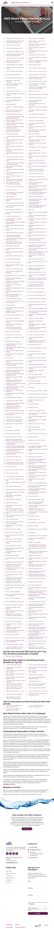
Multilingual (9, 880)
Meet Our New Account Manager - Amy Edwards (14, 213)
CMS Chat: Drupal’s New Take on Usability (38, 390)
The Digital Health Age (34, 403)
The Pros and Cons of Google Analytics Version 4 (15, 68)
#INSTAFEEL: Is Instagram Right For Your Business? (15, 288)
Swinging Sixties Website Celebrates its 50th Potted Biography (37, 489)
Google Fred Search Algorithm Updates (15, 315)
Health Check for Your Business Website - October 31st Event (38, 186)
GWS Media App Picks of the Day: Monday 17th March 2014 (38, 512)
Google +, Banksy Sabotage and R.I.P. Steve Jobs (37, 644)
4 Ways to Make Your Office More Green (38, 433)
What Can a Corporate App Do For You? (37, 272)
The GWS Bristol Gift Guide (12, 555)
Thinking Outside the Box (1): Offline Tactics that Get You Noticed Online (14, 420)
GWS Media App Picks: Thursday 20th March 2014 (37, 473)
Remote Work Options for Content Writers (38, 397)
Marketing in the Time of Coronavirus (37, 54)
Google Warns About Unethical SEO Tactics (36, 479)
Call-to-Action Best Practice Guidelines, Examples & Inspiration (15, 364)
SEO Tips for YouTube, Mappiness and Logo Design (37, 598)
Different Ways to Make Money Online (14, 255)
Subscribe (38, 913)
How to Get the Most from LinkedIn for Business (37, 354)
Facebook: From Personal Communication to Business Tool (38, 476)
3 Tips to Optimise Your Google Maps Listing (14, 588)
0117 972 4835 (33, 847)
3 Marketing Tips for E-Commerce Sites (15, 476)
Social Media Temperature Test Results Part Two (37, 588)
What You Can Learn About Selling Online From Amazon (15, 308)
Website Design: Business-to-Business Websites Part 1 (15, 549)
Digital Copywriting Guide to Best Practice (38, 94)
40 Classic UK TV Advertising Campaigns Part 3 (15, 107)
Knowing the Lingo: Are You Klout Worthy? (38, 535)
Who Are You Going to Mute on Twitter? (15, 469)
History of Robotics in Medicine (13, 45)
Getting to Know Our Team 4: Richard (37, 440)
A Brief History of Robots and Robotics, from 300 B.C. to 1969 (38, 45)
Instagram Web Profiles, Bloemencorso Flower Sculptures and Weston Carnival (15, 463)
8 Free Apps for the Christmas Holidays (37, 242)
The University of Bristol (11, 466)
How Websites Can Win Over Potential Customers (37, 144)
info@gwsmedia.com (35, 849)
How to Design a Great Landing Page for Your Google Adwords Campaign (38, 193)
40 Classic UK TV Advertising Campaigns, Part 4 (15, 170)
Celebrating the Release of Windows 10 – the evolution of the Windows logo (15, 41)
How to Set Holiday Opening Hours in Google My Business (14, 120)
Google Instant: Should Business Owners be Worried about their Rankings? (38, 591)
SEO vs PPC (31, 209)
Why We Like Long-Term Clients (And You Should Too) (15, 150)
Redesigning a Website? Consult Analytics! (13, 608)
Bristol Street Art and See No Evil (13, 74)
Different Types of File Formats (13, 262)
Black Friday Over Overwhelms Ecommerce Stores (35, 611)
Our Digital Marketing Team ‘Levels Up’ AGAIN (14, 249)
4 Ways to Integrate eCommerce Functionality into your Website (13, 236)
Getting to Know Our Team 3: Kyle (13, 334)
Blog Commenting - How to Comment (37, 522)
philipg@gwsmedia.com (9, 784)
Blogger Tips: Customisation (35, 555)
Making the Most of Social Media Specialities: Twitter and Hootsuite (14, 582)
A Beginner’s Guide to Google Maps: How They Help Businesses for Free (38, 552)
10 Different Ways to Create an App (14, 114)
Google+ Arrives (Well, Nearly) (35, 581)
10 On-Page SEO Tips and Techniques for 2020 (38, 167)
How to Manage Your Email (12, 133)
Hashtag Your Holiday (33, 525)
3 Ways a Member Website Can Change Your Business (37, 325)
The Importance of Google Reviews (37, 176)
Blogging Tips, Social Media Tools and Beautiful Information (14, 312)
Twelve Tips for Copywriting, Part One (37, 265)
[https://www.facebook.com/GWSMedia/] (7, 853)
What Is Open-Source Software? (13, 331)
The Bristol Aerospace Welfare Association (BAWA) (36, 183)
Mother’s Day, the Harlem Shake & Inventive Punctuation (13, 628)
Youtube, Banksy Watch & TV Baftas (14, 571)
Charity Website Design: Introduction (37, 114)
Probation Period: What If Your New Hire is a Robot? (38, 223)
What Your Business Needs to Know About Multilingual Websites (14, 295)
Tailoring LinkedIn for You (34, 519)
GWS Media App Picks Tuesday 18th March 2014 (14, 506)
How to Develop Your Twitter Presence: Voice (15, 479)
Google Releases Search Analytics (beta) (15, 585)
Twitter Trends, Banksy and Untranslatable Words (35, 203)
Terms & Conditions (20, 927)
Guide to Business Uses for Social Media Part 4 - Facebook (15, 671)
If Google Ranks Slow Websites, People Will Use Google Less (15, 568)
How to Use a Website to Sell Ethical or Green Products (15, 206)
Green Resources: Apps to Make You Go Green (15, 512)
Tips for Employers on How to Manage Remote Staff (37, 420)
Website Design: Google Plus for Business (36, 400)
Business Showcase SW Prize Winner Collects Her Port (14, 325)
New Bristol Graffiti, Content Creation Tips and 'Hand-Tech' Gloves (37, 572)
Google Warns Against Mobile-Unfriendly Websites (38, 562)
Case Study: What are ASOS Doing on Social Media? (37, 104)
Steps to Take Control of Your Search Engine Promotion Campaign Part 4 (14, 688)
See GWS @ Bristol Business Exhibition (15, 367)
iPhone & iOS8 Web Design (12, 519)
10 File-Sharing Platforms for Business (14, 64)
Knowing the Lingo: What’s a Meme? (14, 436)
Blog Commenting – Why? (34, 427)
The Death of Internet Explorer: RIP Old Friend (15, 338)
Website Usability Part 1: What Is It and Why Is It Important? (15, 611)
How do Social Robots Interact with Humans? (37, 48)
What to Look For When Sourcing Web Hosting (37, 275)
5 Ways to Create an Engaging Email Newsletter (14, 272)
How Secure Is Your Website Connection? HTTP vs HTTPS (38, 180)
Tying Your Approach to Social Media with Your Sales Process (38, 506)
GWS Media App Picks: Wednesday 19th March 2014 (38, 463)
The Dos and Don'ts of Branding (13, 91)
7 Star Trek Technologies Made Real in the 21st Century (15, 173)
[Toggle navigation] (52, 2)
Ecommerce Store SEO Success (13, 216)
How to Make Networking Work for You (37, 295)
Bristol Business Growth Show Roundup (15, 203)
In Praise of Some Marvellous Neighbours (15, 489)
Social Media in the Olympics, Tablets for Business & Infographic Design (15, 371)
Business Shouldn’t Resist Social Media (15, 410)
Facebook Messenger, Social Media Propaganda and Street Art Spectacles (37, 575)
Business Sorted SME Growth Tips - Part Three (38, 232)
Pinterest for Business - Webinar (13, 529)
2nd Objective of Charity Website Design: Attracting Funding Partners (15, 117)
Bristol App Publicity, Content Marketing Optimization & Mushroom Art (15, 404)
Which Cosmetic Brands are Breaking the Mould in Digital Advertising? (38, 190)
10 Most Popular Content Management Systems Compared (37, 84)
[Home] (4, 2)
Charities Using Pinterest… (12, 502)
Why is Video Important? (11, 189)
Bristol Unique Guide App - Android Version (14, 542)
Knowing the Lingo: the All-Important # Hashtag (14, 624)
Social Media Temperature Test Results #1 (15, 559)
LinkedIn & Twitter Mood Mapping (13, 621)
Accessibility (9, 924)
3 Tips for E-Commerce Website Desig (37, 483)
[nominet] (46, 925)
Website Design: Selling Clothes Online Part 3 (14, 292)
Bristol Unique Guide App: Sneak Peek (14, 423)
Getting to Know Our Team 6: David (36, 334)
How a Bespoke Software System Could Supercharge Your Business (38, 447)
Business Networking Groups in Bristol (14, 77)
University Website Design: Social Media (38, 348)
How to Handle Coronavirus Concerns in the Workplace (37, 377)
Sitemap (17, 924)
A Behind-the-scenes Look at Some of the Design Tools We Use (37, 140)
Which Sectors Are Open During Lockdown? (13, 81)
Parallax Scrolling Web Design (12, 259)
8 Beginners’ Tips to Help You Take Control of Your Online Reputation (37, 509)
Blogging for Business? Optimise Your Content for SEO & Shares (37, 269)
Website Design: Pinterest (34, 150)
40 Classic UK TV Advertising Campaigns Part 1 (38, 137)
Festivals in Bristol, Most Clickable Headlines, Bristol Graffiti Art (14, 565)
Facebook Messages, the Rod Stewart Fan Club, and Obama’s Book (15, 450)
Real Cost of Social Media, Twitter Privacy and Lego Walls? (15, 516)
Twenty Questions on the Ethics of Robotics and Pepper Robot (14, 61)
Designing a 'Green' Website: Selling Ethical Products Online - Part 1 (14, 381)
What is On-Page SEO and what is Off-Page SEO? (37, 127)
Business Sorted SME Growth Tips (36, 196)
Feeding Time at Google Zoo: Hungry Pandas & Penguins (14, 443)
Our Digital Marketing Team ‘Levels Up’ (37, 301)
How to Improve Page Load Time (13, 545)
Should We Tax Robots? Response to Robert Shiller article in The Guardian (14, 180)
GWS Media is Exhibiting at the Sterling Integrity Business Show (37, 328)
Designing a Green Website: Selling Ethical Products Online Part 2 (15, 239)
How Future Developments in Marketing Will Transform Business (15, 127)
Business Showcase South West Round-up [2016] (38, 229)
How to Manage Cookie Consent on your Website (15, 229)
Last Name (30, 895)
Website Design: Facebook (35, 64)
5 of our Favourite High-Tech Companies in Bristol (38, 58)
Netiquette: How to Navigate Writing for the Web (38, 315)
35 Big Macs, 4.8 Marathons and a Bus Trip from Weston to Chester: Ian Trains (37, 279)
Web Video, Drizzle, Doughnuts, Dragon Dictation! (15, 351)
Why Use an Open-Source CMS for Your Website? (15, 535)
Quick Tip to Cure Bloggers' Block (13, 598)
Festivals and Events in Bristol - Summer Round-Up (38, 367)
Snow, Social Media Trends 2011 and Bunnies (14, 575)
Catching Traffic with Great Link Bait (14, 532)
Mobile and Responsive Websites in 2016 (38, 308)
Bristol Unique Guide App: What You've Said (37, 549)
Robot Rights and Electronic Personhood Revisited (38, 111)
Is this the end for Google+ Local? (13, 456)
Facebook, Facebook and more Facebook (15, 637)
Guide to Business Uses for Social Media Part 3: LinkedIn (38, 668)
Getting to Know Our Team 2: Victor (36, 423)
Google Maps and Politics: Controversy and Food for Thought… (15, 453)
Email (29, 881)
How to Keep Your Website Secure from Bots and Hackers (15, 414)
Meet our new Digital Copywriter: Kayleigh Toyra (15, 483)
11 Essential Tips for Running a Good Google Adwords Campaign (37, 239)
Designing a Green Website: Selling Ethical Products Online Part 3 (15, 384)
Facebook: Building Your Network (13, 664)
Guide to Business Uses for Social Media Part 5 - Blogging (38, 671)
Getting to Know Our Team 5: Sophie (37, 357)
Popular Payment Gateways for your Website (14, 200)
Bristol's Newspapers (11, 104)
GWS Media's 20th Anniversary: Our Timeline (36, 226)
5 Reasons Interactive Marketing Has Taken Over (37, 539)
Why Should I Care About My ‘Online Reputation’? (37, 124)
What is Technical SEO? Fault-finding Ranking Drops (14, 167)
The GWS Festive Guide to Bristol (36, 621)
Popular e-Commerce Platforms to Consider (36, 338)
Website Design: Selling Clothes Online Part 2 (14, 226)
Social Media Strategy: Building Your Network (37, 608)
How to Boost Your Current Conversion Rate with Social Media (14, 522)
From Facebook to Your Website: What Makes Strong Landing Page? (37, 460)
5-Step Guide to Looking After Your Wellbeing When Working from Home (14, 242)
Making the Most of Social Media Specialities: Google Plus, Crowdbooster (38, 647)
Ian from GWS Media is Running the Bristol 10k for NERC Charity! (38, 312)
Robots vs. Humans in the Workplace (14, 71)
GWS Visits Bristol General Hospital (37, 499)
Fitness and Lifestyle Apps (12, 473)
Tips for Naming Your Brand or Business (37, 68)
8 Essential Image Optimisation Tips (14, 209)
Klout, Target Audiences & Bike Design (14, 601)
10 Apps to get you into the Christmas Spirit (37, 163)
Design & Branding (10, 873)
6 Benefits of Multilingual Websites (14, 97)
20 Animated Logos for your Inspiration (37, 74)
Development (9, 875)
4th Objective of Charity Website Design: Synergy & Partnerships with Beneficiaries (15, 447)
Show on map (33, 857)
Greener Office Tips (10, 305)
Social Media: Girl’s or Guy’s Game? (36, 259)
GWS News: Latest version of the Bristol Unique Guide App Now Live (15, 387)
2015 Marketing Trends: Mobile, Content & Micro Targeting (15, 348)
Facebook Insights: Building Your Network (38, 664)
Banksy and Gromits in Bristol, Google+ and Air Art (15, 265)
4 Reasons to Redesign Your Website (14, 604)
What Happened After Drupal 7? (13, 318)
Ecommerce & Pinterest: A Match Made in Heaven (38, 157)
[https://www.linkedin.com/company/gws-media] (13, 853)
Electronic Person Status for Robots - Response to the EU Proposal (14, 111)
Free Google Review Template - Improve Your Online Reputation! (38, 200)
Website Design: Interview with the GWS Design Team (15, 394)
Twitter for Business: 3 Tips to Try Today (15, 691)
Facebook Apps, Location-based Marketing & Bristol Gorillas (13, 407)
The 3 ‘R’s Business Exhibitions (13, 591)
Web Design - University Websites (13, 539)
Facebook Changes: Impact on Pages (14, 644)
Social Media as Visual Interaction (13, 486)
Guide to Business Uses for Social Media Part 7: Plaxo (15, 493)
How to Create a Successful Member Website (14, 377)
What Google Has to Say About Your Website (37, 256)
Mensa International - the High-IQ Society (38, 81)
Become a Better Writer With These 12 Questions (14, 361)
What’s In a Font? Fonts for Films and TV (38, 71)
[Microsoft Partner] (38, 925)
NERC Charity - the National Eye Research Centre (38, 213)
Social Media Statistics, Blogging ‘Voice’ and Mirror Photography (38, 631)
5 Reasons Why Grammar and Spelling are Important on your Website (38, 61)
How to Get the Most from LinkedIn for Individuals (15, 354)
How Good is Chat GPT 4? (34, 443)
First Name (30, 888)
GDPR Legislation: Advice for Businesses (38, 147)
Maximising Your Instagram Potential (37, 410)
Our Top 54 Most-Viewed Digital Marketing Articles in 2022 (13, 709)
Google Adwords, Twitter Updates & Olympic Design (14, 668)
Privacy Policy (9, 927)
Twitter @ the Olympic (34, 515)
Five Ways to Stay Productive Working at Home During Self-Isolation (15, 163)
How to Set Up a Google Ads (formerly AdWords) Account (14, 140)
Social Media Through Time (35, 344)
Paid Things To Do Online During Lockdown (36, 321)
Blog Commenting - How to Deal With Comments (14, 526)
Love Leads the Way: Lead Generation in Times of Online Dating (15, 193)
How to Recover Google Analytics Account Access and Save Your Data (14, 328)
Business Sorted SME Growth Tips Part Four (37, 236)
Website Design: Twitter (34, 91)
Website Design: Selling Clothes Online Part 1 (14, 153)
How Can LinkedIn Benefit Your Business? (38, 394)
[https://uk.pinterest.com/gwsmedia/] (17, 853)
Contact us (8, 882)
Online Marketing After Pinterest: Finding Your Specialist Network (15, 641)
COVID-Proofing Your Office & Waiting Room (14, 147)
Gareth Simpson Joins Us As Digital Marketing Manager (14, 219)
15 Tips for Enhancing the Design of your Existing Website (38, 249)
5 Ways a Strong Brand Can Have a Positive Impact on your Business (36, 170)
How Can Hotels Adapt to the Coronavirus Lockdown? (15, 94)
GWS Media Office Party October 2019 (14, 232)
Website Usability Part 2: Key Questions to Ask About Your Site (37, 694)
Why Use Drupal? (10, 357)
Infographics (31, 387)
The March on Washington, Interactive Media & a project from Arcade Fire (14, 647)
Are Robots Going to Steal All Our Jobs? (38, 97)
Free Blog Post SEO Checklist (35, 456)
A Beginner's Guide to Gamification (14, 417)
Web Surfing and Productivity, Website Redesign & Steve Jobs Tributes (14, 578)
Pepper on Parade (10, 196)
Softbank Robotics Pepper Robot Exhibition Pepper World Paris (13, 130)
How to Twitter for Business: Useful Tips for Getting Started (15, 595)
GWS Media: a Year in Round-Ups (13, 341)
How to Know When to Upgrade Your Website (14, 176)
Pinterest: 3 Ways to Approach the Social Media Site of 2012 (15, 678)
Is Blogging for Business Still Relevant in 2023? (15, 160)
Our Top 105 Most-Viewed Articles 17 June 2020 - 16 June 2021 (14, 706)
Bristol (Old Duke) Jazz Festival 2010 (37, 578)
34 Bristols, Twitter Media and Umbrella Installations (37, 216)
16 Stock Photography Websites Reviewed (13, 101)
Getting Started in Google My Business (37, 298)
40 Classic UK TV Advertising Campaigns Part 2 (38, 107)
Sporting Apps (32, 532)
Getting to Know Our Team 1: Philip (36, 288)
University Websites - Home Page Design (38, 117)
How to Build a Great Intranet (35, 374)
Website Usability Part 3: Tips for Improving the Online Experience (13, 697)
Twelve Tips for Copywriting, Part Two (14, 268)
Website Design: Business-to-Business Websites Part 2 (37, 618)
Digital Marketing (10, 878)
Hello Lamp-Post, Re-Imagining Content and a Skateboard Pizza (38, 486)
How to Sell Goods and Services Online (15, 186)
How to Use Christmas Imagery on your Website (37, 417)
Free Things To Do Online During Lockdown (13, 285)
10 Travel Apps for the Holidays (13, 430)
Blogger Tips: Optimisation (35, 542)
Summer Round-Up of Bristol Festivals (37, 687)
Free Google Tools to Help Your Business (15, 275)
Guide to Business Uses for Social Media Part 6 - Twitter (15, 674)
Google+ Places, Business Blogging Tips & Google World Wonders (15, 631)
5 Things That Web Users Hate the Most (38, 331)
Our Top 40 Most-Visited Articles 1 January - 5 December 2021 (36, 706)
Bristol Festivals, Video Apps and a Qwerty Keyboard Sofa (36, 624)
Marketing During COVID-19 (35, 351)
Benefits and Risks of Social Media (36, 38)
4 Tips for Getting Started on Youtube (14, 618)
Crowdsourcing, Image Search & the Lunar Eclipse (38, 559)
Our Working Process (10, 87)
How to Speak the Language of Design (37, 641)
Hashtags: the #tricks (33, 436)
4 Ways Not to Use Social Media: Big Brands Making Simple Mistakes (37, 605)
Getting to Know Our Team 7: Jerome (14, 400)
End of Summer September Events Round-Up (38, 384)
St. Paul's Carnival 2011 (34, 496)
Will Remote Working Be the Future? (14, 298)
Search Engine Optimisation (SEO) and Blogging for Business (37, 678)
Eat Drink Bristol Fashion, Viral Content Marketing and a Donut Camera (37, 565)
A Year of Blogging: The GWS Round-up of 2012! (38, 614)
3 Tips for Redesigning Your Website (37, 601)
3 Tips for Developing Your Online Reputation (13, 552)
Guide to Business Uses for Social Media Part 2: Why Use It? (38, 470)
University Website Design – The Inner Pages (37, 153)
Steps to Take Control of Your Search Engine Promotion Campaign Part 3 (37, 684)
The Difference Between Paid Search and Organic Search (38, 51)
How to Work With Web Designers (36, 282)
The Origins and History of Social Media (15, 58)
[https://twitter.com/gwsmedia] (10, 853)
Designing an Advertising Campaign (36, 364)
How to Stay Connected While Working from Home (14, 252)
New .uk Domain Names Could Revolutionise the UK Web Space (13, 183)
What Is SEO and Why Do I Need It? (37, 160)
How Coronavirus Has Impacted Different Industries (15, 321)
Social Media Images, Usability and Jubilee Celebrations (15, 681)
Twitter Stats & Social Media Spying (14, 694)
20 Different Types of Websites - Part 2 (15, 51)
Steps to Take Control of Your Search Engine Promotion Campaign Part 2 (14, 684)
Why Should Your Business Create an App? (37, 430)
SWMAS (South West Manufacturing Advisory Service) (14, 279)
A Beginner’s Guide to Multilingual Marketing (36, 371)
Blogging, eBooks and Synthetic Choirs (15, 562)
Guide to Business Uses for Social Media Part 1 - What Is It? (38, 414)
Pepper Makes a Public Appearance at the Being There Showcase (37, 246)
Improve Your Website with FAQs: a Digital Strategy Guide (15, 223)
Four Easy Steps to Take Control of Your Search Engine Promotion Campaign (38, 628)
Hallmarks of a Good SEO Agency (36, 318)
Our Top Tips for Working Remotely (36, 292)
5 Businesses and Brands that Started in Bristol (38, 305)
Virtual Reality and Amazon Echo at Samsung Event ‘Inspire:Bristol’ (36, 285)
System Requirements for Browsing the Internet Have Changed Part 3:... (37, 78)
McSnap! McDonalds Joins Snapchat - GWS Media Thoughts (14, 344)
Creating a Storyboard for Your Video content (14, 144)
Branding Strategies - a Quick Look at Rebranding (14, 391)
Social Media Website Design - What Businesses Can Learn (37, 634)
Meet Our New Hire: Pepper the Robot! (15, 156)
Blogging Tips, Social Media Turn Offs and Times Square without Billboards (38, 252)
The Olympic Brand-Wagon (34, 380)
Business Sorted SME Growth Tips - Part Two (38, 262)
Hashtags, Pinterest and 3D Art (36, 568)
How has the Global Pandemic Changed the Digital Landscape (15, 124)
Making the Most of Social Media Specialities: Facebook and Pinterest (14, 614)
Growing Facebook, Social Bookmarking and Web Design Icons (37, 595)
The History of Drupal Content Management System (35, 101)
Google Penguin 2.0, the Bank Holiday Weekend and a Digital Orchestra (37, 341)
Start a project (26, 828)
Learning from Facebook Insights (36, 674)
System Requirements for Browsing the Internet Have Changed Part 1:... (15, 55)
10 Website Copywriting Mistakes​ (36, 120)
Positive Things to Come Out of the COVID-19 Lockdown (37, 41)
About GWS (9, 871)
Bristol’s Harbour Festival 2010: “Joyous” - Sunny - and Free (15, 302)
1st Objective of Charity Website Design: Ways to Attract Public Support (38, 88)
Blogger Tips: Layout (33, 407)
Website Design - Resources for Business (38, 529)
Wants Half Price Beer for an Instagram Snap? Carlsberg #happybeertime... (37, 466)
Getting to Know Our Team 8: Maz (13, 459)
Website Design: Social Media (12, 634)
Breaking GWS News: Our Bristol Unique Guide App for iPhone (37, 493)
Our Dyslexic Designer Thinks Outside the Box (15, 137)
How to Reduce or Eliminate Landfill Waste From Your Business (14, 84)
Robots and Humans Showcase (13, 433)
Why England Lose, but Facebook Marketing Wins (13, 496)
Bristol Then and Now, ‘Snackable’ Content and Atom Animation (36, 503)
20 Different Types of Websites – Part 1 (15, 38)
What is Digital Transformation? (13, 245)
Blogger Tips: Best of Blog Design (36, 453)
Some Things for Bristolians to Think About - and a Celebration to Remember (15, 509)
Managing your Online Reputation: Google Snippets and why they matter (38, 638)
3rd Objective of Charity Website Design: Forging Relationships (15, 374)
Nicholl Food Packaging (34, 133)
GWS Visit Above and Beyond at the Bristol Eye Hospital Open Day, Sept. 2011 (15, 440)
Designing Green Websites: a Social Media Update (38, 450)
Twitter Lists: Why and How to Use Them (38, 691)
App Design (8, 427)
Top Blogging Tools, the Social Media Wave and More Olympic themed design (37, 545)
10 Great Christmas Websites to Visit (14, 48)
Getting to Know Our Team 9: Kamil (14, 499)
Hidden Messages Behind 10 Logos (14, 397)
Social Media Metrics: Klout (35, 681)
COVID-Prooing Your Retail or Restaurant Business (38, 361)
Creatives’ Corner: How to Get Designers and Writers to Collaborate (15, 282)
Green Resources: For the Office (36, 173)
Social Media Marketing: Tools (35, 585)
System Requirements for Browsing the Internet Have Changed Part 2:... (37, 206)
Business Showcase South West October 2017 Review (38, 219)
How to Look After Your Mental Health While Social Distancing (37, 130)
